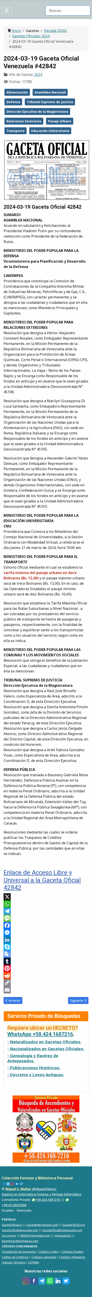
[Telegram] (46, 911)
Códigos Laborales (43, 1257)
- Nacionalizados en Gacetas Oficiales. (45, 1048)
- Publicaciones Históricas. (33, 1067)
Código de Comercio (15, 1257)
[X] (46, 896)
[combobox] (68, 10)
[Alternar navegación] (7, 10)
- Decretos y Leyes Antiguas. (35, 1074)
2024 (38, 74)
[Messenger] (46, 932)
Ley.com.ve (9, 1235)
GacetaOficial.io (12, 1225)
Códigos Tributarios (72, 1257)
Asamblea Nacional (50, 92)
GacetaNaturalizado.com (42, 1225)
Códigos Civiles (48, 1252)
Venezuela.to (62, 1235)
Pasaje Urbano (59, 121)
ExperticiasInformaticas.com (20, 1241)
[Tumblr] (46, 961)
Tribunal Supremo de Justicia (50, 102)
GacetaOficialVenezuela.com (20, 1230)
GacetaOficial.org (74, 1225)
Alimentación (17, 92)
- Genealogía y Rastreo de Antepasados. (32, 1058)
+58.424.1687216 (47, 1199)
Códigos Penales (72, 1252)
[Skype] (46, 946)
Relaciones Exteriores (23, 121)
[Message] (46, 918)
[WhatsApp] (46, 904)
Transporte (15, 131)
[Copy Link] (46, 982)
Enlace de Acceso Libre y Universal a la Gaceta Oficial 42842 (42, 880)
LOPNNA (33, 1262)
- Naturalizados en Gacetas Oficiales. (44, 1041)
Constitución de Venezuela (19, 1252)
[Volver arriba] (84, 1288)
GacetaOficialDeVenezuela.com (62, 1230)
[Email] (46, 989)
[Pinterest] (46, 968)
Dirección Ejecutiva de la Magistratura (37, 111)
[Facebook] (46, 925)
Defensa (13, 102)
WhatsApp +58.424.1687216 (40, 1034)
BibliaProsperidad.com (35, 1235)
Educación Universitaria (50, 131)
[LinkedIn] (46, 939)
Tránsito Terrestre (13, 1262)
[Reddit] (46, 975)
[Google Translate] (46, 954)
